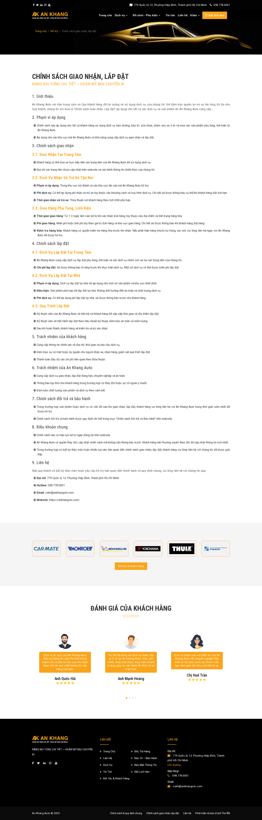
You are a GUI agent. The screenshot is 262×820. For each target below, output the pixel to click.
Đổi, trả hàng (142, 751)
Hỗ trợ (54, 31)
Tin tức (170, 15)
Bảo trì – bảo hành (145, 758)
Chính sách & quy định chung (126, 813)
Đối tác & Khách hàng (131, 566)
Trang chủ (105, 15)
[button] (126, 698)
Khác (193, 15)
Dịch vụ (120, 15)
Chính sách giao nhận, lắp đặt (162, 813)
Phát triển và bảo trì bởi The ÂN (212, 813)
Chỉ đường (174, 765)
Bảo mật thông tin (145, 765)
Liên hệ (183, 15)
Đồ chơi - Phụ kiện (145, 15)
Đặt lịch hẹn (216, 15)
